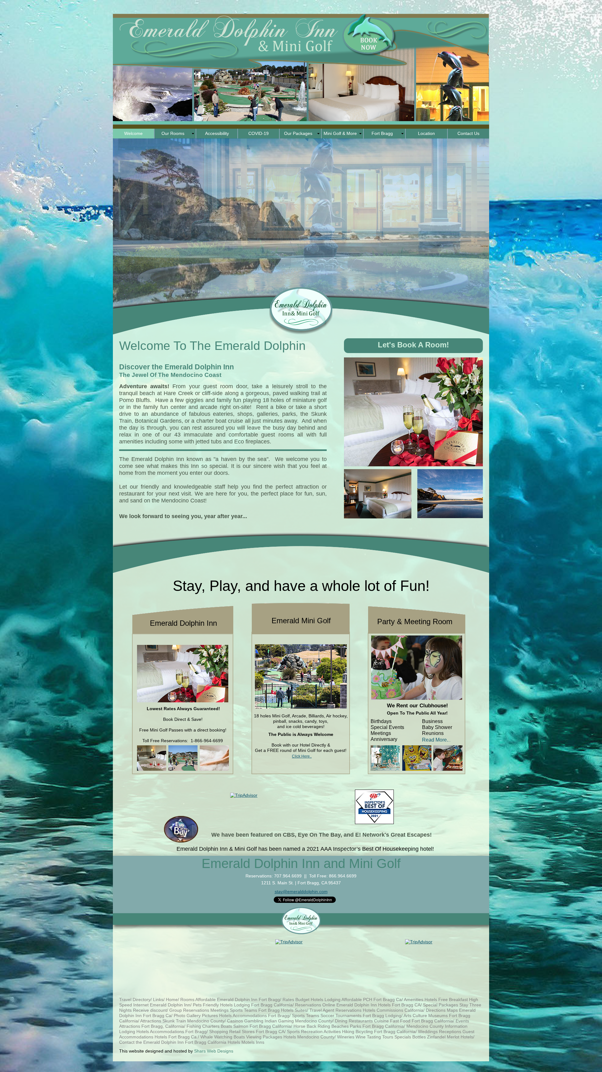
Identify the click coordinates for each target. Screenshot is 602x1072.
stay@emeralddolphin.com (301, 891)
